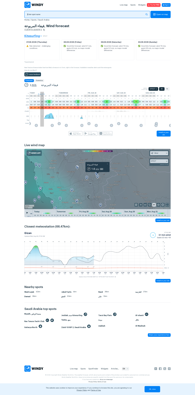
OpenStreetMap (158, 208)
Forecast (29, 80)
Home (26, 20)
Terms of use (102, 381)
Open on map (162, 14)
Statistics (39, 80)
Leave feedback (34, 74)
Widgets (142, 5)
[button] (44, 30)
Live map (124, 5)
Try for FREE (155, 5)
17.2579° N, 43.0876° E (33, 30)
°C (28, 107)
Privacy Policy (93, 381)
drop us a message (106, 379)
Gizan (28, 233)
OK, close (152, 389)
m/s (34, 85)
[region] (97, 179)
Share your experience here (159, 335)
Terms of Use (96, 390)
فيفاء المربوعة (49, 85)
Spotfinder (93, 369)
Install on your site (164, 133)
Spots (133, 5)
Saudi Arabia (43, 20)
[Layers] (136, 205)
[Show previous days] (31, 214)
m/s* (27, 105)
